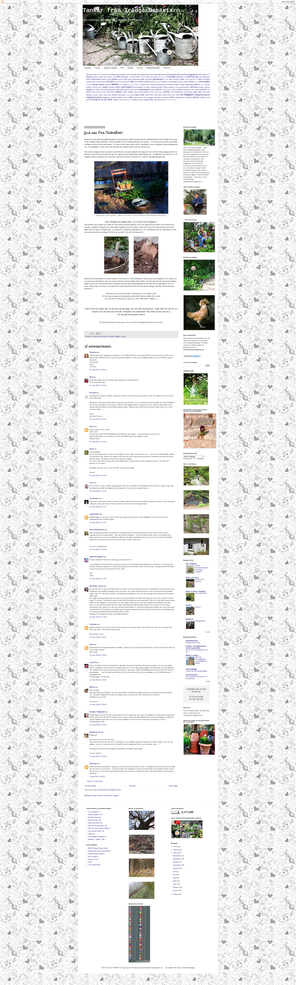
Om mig (140, 68)
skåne (136, 92)
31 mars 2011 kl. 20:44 (97, 704)
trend (142, 95)
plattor (127, 89)
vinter (88, 100)
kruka (191, 82)
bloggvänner (193, 74)
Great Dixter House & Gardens (99, 851)
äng (155, 100)
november (177, 859)
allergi (91, 74)
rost (97, 92)
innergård (206, 79)
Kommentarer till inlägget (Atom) (109, 790)
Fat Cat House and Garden (149, 77)
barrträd (133, 74)
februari (176, 887)
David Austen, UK (94, 820)
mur (100, 87)
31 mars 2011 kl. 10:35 (97, 442)
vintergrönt (95, 100)
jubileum (148, 82)
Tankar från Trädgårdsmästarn (131, 10)
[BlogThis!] (93, 333)
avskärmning (105, 74)
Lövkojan (93, 624)
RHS (90, 862)
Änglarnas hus (95, 732)
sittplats (118, 92)
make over (145, 84)
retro (192, 89)
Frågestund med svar (193, 642)
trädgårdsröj (106, 97)
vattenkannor (180, 97)
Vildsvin (198, 607)
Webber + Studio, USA (96, 839)
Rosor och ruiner (192, 578)
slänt (151, 92)
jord (135, 82)
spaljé (195, 92)
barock (127, 74)
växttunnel (122, 100)
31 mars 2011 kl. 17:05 (97, 579)
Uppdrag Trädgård (110, 68)
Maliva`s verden (192, 655)
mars (175, 884)
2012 (176, 850)
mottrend (95, 87)
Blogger (192, 968)
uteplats (150, 97)
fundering (190, 77)
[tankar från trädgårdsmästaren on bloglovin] (192, 357)
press (136, 89)
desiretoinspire (192, 675)
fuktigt (184, 77)
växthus (116, 100)
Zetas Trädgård (144, 100)
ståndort (89, 95)
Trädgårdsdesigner (153, 68)
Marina (92, 687)
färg (201, 77)
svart (105, 95)
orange (171, 87)
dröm (118, 77)
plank (102, 89)
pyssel (159, 89)
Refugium (189, 619)
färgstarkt (206, 77)
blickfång (184, 74)
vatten (171, 97)
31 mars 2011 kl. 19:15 (97, 637)
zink (151, 100)
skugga (130, 92)
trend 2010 (149, 95)
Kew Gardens (93, 856)
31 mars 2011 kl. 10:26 (97, 419)
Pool (122, 68)
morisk (203, 84)
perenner (194, 87)
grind (125, 79)
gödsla (166, 79)
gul (146, 79)
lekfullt (101, 84)
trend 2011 (158, 95)
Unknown (93, 763)
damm (111, 77)
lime (128, 84)
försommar (96, 79)
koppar (186, 82)
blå (200, 74)
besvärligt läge (159, 74)
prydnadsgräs (144, 89)
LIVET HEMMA (191, 669)
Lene (91, 483)
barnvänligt (121, 74)
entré (133, 77)
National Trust (93, 859)
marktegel (153, 84)
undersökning (137, 97)
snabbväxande (158, 92)
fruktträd (179, 77)
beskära (151, 74)
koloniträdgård (172, 82)
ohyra (165, 87)
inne (200, 79)
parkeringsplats (184, 87)
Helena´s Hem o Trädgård (196, 591)
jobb (131, 82)
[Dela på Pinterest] (99, 333)
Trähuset (91, 834)
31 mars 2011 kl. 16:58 (97, 549)
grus (129, 79)
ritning (197, 89)
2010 (176, 894)
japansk (126, 82)
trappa (136, 95)
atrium (99, 74)
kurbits (196, 81)
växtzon (128, 100)
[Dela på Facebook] (97, 333)
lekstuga (108, 84)
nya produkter (138, 87)
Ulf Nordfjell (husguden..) (97, 837)
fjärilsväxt (163, 77)
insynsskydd (119, 82)
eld (129, 77)
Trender (97, 68)
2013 (176, 846)
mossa (207, 84)
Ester (91, 644)
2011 (175, 853)
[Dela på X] (95, 333)
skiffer (125, 92)
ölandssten (160, 100)
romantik (203, 89)
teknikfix (114, 95)
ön (165, 100)
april (175, 881)
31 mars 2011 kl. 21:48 (97, 756)
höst (182, 79)
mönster (112, 87)
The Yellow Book (94, 865)
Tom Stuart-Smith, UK (96, 831)
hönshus (176, 79)
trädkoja (114, 97)
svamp (100, 95)
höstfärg (187, 79)
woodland (134, 100)
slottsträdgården (144, 92)
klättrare (164, 82)
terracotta (121, 95)
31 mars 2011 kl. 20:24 (97, 680)
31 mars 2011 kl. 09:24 (97, 370)
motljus (88, 87)
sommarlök (188, 92)
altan (95, 74)
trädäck (120, 97)
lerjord (121, 84)
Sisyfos (189, 605)
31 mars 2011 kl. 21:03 (97, 725)
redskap (179, 89)
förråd (88, 79)
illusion (192, 79)
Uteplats (130, 68)
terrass (128, 95)
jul (152, 82)
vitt (101, 100)
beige (138, 74)
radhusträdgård (166, 89)
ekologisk (124, 77)
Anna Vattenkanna (96, 530)
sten (208, 92)
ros (209, 89)
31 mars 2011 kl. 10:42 (97, 475)
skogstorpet (94, 514)
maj (174, 878)
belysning (144, 74)
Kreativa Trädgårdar (97, 712)
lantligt (94, 84)
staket (200, 92)
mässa (105, 87)
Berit (91, 377)
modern (196, 84)
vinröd (208, 97)
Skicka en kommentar (95, 781)
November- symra (96, 586)
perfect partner (204, 87)
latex (179, 968)
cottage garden (103, 77)
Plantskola (120, 89)
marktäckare (161, 84)
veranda (189, 97)
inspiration (110, 82)
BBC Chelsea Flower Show (98, 848)
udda (130, 97)
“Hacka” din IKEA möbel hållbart (196, 671)
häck (171, 79)
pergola (89, 89)
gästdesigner (158, 79)
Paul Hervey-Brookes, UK (97, 826)
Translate (200, 459)
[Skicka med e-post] (90, 333)
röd (104, 92)
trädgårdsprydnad (93, 97)
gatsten (104, 79)
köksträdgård (204, 82)
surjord (95, 95)
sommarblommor (177, 92)
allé (87, 74)
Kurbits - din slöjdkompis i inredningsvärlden (196, 647)
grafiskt (114, 79)
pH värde (96, 89)
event (137, 77)
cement (94, 77)
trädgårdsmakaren (202, 95)
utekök (145, 97)
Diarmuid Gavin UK (95, 823)
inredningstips (100, 82)
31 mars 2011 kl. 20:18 (97, 655)
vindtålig (202, 97)
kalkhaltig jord (157, 81)
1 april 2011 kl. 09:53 (97, 776)
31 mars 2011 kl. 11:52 (97, 522)
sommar (166, 92)
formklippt (171, 77)
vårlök (109, 100)
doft (114, 77)
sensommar (110, 92)
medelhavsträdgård (173, 84)
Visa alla (207, 632)
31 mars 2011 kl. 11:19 (97, 507)
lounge (132, 84)
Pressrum (166, 68)
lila (125, 84)
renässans (186, 89)
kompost (180, 82)
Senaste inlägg (90, 786)
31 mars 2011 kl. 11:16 (97, 491)
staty (204, 92)
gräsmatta (136, 79)
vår (105, 100)
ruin (101, 92)
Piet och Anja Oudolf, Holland (98, 828)
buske (88, 77)
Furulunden (94, 498)
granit (121, 79)
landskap (88, 84)
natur (118, 87)
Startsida (87, 68)
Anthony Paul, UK (94, 817)
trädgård (188, 94)
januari (175, 890)
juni (174, 874)
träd (181, 95)
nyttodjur (147, 87)
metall (182, 84)
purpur (153, 89)
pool (131, 89)
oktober (176, 862)
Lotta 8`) (92, 662)
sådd (109, 95)
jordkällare (140, 82)
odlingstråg (154, 87)
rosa (88, 92)
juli (174, 871)
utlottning (157, 97)
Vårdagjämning (200, 621)
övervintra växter (171, 100)
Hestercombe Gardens (96, 854)
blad (178, 74)
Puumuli (92, 393)
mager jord (137, 84)
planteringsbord (110, 89)
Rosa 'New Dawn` (201, 593)
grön (142, 79)
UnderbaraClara (192, 641)
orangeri (176, 87)
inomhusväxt (90, 82)
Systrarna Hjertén (96, 557)
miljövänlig (189, 84)
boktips (204, 74)
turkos (126, 97)
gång (150, 79)
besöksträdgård (171, 74)
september (177, 865)
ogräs (161, 87)
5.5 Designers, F (94, 812)
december (177, 856)
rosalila (93, 92)
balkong (113, 74)
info (197, 79)
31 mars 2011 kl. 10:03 (97, 385)
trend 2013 (175, 95)
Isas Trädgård (191, 564)
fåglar (197, 77)
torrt (132, 95)
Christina (93, 352)
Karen (91, 426)
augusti (176, 868)
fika (160, 77)
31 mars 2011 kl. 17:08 (97, 617)
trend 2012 (167, 95)
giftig (109, 79)
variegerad (165, 97)
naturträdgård (126, 87)
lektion (115, 84)
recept (173, 89)
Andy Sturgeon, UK (95, 814)
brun (208, 74)
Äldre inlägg (173, 786)
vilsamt (195, 97)
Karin (91, 449)
